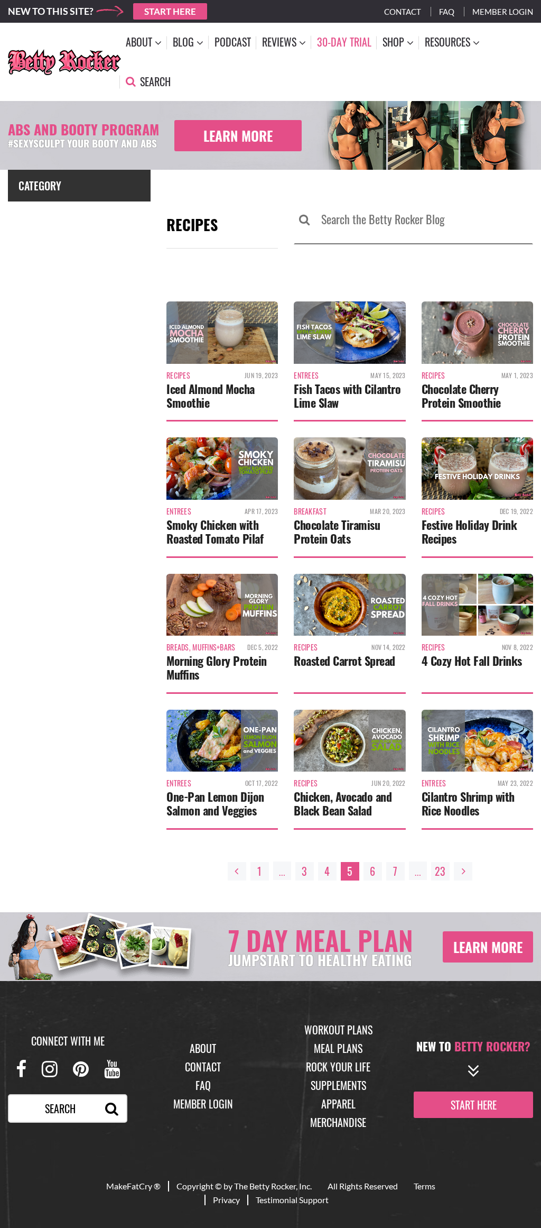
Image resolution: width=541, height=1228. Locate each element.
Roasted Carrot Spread (344, 660)
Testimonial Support (292, 1200)
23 (440, 871)
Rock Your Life (338, 1067)
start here (474, 1104)
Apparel (338, 1104)
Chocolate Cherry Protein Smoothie (461, 395)
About (203, 1048)
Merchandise (338, 1122)
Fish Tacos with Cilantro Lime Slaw (347, 395)
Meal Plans (338, 1048)
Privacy (226, 1200)
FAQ (203, 1085)
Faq (446, 11)
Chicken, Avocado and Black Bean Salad (342, 803)
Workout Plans (338, 1030)
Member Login (502, 11)
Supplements (338, 1085)
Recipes (178, 375)
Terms (424, 1186)
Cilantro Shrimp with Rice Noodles (468, 803)
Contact (402, 11)
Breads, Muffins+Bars (201, 647)
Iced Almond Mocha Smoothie (210, 395)
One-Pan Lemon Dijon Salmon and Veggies (215, 803)
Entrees (306, 375)
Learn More (238, 135)
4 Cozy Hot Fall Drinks (472, 660)
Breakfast (310, 511)
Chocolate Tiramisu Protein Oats (337, 531)
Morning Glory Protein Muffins (216, 667)
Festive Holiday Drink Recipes (469, 531)
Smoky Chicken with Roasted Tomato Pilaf (214, 531)
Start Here (170, 11)
